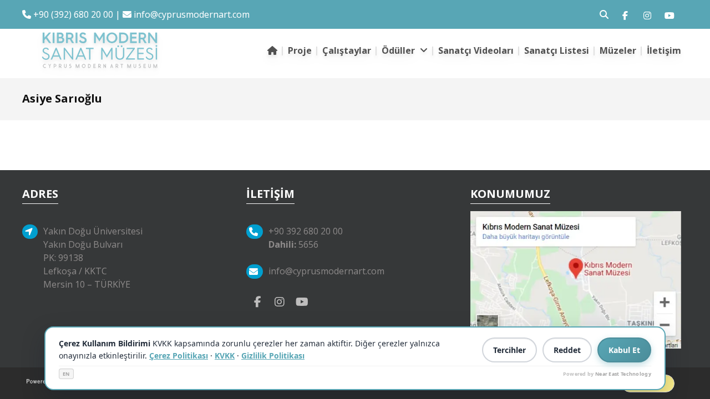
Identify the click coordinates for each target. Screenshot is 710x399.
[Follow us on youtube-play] (302, 301)
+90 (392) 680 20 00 (72, 14)
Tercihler (509, 350)
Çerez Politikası (178, 355)
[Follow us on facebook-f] (625, 14)
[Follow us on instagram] (647, 14)
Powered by (607, 373)
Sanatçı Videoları (476, 50)
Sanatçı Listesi (556, 50)
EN (66, 373)
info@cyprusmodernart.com (192, 14)
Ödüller (399, 50)
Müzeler (618, 50)
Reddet (567, 350)
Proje (300, 50)
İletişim (664, 50)
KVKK (225, 355)
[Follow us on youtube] (669, 14)
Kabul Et (624, 350)
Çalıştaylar (346, 50)
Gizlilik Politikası (273, 355)
